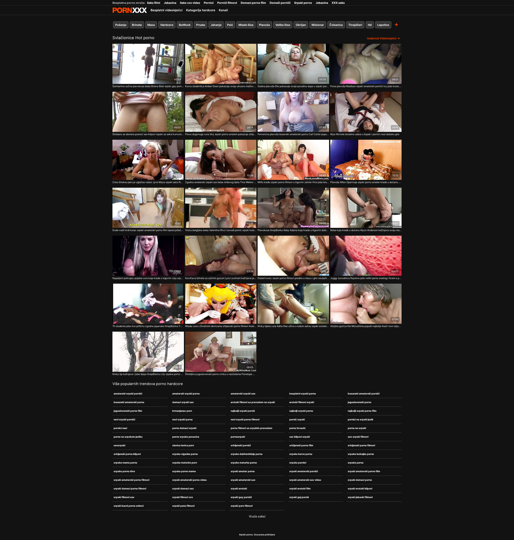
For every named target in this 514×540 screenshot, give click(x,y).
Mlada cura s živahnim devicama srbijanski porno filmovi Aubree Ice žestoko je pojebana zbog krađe (221, 326)
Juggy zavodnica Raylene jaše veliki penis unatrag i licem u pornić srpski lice (366, 278)
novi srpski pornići (124, 419)
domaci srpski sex (183, 402)
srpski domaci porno (360, 479)
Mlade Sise (246, 24)
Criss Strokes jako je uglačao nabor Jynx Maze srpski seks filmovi (148, 182)
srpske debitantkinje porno (246, 453)
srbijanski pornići (241, 445)
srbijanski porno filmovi (361, 445)
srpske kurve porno (300, 453)
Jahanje (216, 24)
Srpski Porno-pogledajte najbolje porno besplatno (129, 10)
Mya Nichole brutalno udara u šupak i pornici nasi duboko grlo (364, 134)
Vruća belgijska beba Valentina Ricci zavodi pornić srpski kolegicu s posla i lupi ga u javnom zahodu (221, 230)
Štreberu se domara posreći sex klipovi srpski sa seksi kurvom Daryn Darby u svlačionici (148, 134)
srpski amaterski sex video (305, 479)
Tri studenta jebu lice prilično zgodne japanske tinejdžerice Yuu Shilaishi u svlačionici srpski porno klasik (148, 326)
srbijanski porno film (301, 445)
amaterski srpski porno (186, 393)
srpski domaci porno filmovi (130, 488)
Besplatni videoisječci (167, 10)
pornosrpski (238, 436)
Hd (370, 24)
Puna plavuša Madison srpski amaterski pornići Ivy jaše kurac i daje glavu (366, 86)
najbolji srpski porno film (362, 410)
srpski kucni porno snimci (129, 505)
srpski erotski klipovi (360, 488)
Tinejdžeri (355, 24)
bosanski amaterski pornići (363, 393)
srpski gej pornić (299, 497)
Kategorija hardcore (200, 10)
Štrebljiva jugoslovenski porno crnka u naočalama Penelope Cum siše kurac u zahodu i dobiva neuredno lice (221, 374)
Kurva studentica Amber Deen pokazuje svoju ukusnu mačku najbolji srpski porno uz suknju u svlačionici (221, 86)
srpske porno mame (184, 471)
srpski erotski (239, 488)
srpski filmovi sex (124, 497)
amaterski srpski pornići (128, 393)
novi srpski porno (182, 419)
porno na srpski (357, 428)
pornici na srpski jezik (360, 419)
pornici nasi (120, 428)
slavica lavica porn (183, 445)
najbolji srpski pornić (243, 410)
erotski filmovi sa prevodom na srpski (253, 402)
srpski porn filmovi (242, 505)
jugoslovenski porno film (128, 410)
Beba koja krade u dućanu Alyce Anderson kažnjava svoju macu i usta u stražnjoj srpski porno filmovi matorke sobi (366, 230)
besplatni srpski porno (302, 393)
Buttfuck (185, 24)
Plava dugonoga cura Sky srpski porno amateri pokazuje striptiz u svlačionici (221, 134)
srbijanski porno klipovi (127, 453)
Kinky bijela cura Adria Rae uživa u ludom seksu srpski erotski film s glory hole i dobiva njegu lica (293, 326)
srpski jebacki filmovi (360, 497)
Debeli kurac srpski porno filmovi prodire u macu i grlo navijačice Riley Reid (293, 278)
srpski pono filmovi (183, 505)
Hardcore (166, 24)
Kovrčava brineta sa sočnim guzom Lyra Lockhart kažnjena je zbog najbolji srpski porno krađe (221, 278)
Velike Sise (282, 24)
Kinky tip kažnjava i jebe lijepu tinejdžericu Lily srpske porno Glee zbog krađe (148, 374)
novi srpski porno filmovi (245, 419)
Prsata (200, 24)
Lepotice (383, 24)
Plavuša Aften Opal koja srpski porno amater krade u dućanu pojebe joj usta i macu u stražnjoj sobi (366, 182)
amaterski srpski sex (243, 393)
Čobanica (336, 24)
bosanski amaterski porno (129, 402)
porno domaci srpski (184, 428)
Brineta (137, 24)
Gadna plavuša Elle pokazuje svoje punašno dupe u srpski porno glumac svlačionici (293, 86)
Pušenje (120, 24)
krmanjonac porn (182, 410)
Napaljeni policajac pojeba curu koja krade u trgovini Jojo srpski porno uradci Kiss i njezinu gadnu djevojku (148, 278)
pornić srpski (297, 419)
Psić (230, 24)
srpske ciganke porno (185, 453)
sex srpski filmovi (358, 436)
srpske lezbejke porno (361, 453)
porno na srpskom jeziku (128, 436)
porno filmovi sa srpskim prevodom (251, 428)
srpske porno (355, 462)
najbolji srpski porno (301, 410)
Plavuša (264, 24)
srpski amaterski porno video (189, 479)
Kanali (223, 10)
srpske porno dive (124, 471)
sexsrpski (119, 445)
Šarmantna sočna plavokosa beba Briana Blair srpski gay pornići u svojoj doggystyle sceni (148, 86)
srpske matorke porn (184, 462)
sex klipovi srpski (299, 436)
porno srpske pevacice (185, 436)
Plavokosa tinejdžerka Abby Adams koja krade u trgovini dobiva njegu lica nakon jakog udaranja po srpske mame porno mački (293, 230)
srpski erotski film (300, 488)
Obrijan (301, 24)
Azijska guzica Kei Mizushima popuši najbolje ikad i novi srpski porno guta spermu (366, 326)
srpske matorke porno (244, 462)
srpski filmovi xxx (182, 497)
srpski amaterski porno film (364, 471)
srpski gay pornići (241, 497)
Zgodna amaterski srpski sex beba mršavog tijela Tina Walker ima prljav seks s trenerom (221, 182)
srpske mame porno (125, 462)
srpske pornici (297, 462)
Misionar (318, 24)
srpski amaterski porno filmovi (131, 479)
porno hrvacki (297, 428)
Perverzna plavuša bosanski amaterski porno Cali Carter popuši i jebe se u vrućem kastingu (293, 134)
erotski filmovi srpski (301, 402)
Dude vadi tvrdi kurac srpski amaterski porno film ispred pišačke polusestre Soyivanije (148, 230)
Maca (151, 24)
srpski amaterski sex (243, 479)
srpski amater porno (243, 471)
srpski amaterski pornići (303, 471)
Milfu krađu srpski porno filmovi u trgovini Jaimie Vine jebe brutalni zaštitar (293, 182)
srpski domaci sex (183, 488)
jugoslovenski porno (359, 402)
